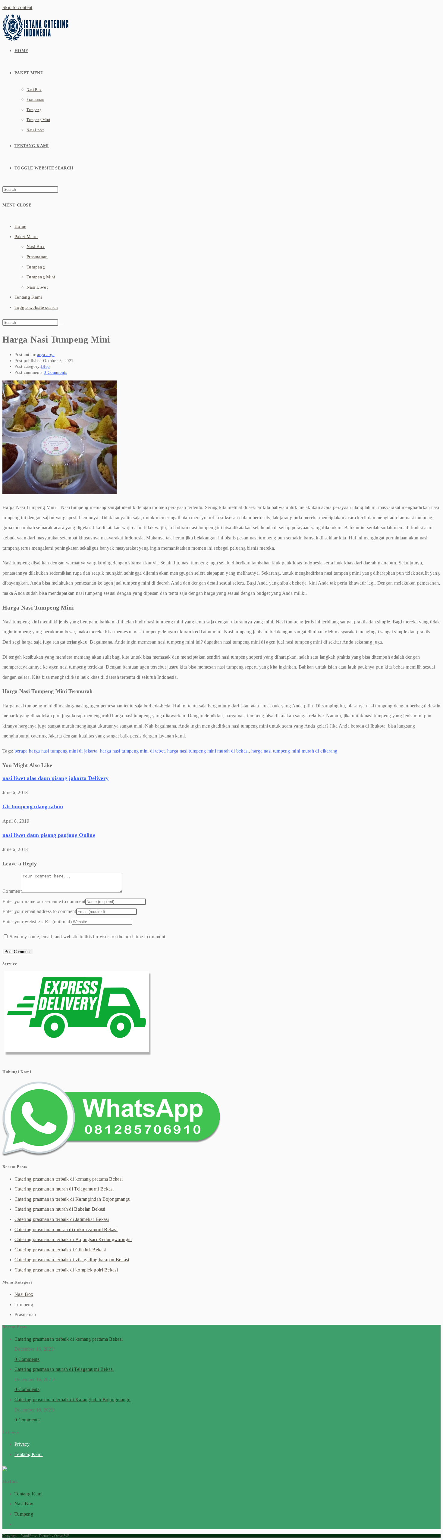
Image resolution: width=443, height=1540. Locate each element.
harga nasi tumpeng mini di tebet (132, 750)
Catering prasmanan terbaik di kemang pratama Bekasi (68, 1178)
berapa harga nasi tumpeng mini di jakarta (55, 750)
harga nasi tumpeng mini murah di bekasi (208, 750)
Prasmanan (37, 256)
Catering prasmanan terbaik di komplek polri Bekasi (66, 1269)
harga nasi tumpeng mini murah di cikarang (294, 750)
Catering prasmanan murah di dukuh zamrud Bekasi (66, 1229)
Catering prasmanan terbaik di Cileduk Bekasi (60, 1249)
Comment (12, 891)
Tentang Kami (28, 297)
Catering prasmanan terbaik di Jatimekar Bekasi (61, 1219)
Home (20, 226)
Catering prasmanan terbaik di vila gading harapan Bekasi (71, 1259)
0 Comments (55, 372)
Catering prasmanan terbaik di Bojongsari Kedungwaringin (73, 1239)
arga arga (45, 354)
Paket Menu (26, 236)
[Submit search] (61, 323)
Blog (45, 366)
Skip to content (17, 7)
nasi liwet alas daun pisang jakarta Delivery (55, 778)
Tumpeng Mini (41, 277)
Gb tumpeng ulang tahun (32, 806)
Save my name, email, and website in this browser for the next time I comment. (88, 936)
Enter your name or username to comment (43, 901)
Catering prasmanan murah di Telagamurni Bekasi (64, 1188)
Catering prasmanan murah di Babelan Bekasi (59, 1209)
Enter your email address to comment (39, 911)
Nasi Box (36, 246)
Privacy (22, 1444)
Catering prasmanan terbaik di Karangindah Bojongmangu (72, 1199)
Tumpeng (36, 267)
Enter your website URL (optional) (37, 921)
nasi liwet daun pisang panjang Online (48, 835)
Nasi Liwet (37, 287)
